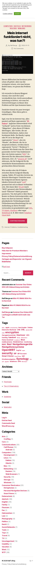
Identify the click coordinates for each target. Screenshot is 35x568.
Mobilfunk (6, 213)
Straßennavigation (8, 359)
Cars (4, 442)
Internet (7, 227)
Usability (5, 544)
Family (4, 505)
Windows (21, 28)
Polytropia (7, 382)
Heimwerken (24, 337)
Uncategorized (8, 541)
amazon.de (22, 159)
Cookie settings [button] (8, 13)
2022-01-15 (25, 45)
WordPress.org (8, 426)
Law (3, 516)
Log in (4, 418)
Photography (7, 519)
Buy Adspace (7, 248)
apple (7, 327)
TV (3, 538)
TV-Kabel (5, 210)
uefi (3, 361)
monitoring (28, 342)
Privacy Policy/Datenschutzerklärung (17, 256)
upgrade (7, 361)
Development (9, 455)
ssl (23, 356)
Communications (9, 445)
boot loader (22, 327)
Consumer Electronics (11, 485)
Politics (5, 521)
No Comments (19, 48)
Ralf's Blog (11, 561)
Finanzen (5, 507)
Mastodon (8, 407)
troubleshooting (22, 227)
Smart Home (8, 356)
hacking (5, 337)
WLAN (21, 187)
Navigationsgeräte (22, 344)
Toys (4, 533)
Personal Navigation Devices (15, 491)
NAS (4, 344)
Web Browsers (11, 474)
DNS (24, 154)
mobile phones (7, 342)
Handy (18, 337)
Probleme (13, 227)
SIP (15, 353)
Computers (8, 26)
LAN (24, 182)
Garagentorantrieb (8, 335)
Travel (4, 535)
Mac (5, 466)
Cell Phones (8, 447)
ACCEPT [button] (17, 13)
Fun (3, 510)
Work (4, 550)
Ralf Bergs (13, 45)
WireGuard (24, 361)
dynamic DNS (29, 330)
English (5, 502)
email (3, 332)
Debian (30, 327)
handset (12, 337)
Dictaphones (9, 488)
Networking (26, 26)
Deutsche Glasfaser (9, 330)
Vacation (5, 547)
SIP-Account (22, 354)
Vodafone (13, 361)
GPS (27, 335)
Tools (4, 530)
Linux (6, 458)
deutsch (17, 26)
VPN (19, 361)
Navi (9, 344)
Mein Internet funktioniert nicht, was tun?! (17, 37)
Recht (4, 524)
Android (9, 450)
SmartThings (17, 356)
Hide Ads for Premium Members (14, 251)
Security (7, 477)
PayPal (18, 350)
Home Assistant (7, 340)
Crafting (7, 439)
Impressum (6, 253)
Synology (22, 358)
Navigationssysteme (13, 347)
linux (23, 340)
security (7, 353)
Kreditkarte (17, 340)
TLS (31, 359)
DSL (30, 208)
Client (15, 140)
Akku (3, 327)
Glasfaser (14, 210)
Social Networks (8, 527)
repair (23, 350)
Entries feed (7, 420)
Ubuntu (8, 463)
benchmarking (13, 327)
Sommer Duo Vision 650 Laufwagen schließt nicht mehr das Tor (17, 314)
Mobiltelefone (18, 342)
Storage (7, 480)
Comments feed (8, 423)
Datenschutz (7, 496)
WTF (4, 552)
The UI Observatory (11, 386)
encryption (12, 332)
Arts (3, 436)
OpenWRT (8, 350)
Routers (13, 28)
